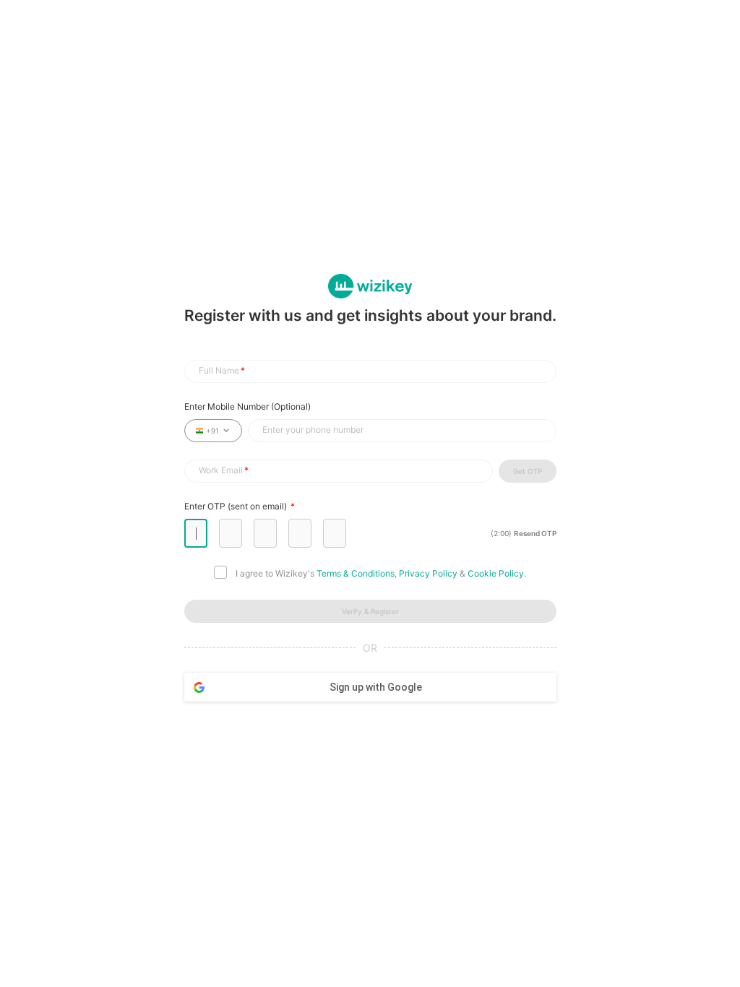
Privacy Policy (428, 573)
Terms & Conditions (356, 573)
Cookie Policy (496, 573)
